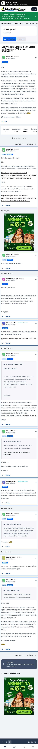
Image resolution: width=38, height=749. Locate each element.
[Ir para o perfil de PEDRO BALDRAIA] (3, 279)
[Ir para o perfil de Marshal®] (3, 57)
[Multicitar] (2, 205)
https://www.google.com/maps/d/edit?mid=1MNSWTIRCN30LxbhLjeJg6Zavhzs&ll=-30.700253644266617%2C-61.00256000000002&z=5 (18, 198)
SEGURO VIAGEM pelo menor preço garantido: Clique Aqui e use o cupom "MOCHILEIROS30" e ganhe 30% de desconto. (16, 16)
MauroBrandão (11, 323)
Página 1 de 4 (18, 144)
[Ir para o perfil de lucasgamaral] (3, 558)
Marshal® (9, 57)
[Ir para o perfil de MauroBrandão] (3, 323)
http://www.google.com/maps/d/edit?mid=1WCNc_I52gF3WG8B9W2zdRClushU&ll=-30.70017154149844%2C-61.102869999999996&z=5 (18, 175)
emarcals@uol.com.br (29, 416)
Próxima (30, 144)
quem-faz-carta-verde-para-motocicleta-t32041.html (18, 338)
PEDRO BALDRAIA (12, 279)
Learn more (3, 3)
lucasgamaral (10, 557)
